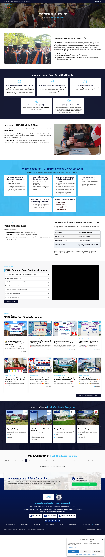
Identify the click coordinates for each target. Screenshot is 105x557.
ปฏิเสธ (85, 551)
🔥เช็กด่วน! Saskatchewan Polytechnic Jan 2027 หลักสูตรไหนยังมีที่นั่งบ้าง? (15, 343)
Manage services (72, 547)
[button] (102, 539)
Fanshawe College (60, 429)
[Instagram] (97, 1)
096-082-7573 (51, 515)
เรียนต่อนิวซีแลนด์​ (40, 6)
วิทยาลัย (8, 426)
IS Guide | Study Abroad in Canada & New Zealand (52, 503)
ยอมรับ (73, 551)
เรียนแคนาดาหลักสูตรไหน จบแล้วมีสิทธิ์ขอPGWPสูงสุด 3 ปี (40, 342)
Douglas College (36, 429)
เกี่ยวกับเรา (47, 6)
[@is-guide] (73, 478)
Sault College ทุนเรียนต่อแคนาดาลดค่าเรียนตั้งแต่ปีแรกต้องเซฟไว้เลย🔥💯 (89, 379)
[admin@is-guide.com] (60, 516)
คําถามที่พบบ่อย (83, 6)
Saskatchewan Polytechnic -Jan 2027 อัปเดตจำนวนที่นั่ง (89, 342)
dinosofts (42, 529)
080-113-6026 (36, 515)
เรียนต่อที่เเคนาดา (28, 6)
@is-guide (80, 478)
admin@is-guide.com (69, 515)
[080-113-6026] (31, 516)
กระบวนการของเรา (58, 6)
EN (100, 6)
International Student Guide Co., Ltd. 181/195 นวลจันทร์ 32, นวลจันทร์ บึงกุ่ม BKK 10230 (52, 506)
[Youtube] (98, 1)
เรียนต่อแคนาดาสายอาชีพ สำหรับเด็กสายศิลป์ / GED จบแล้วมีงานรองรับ (40, 379)
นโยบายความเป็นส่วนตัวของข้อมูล (89, 554)
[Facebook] (100, 1)
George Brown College (85, 429)
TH (98, 6)
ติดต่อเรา (91, 6)
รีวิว (65, 6)
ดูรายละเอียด (97, 551)
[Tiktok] (59, 520)
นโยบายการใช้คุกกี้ (78, 554)
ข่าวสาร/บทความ (73, 6)
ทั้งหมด (7, 460)
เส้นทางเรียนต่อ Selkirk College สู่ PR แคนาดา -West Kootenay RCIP (64, 379)
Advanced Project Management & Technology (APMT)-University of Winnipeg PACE (15, 379)
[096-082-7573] (45, 516)
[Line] (95, 1)
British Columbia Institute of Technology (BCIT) (16, 430)
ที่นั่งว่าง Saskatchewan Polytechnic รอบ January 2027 (63, 342)
